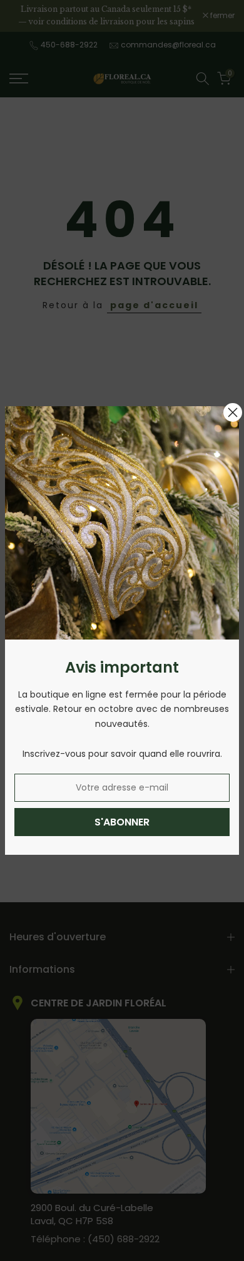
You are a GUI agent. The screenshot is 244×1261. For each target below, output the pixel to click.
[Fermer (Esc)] (232, 412)
